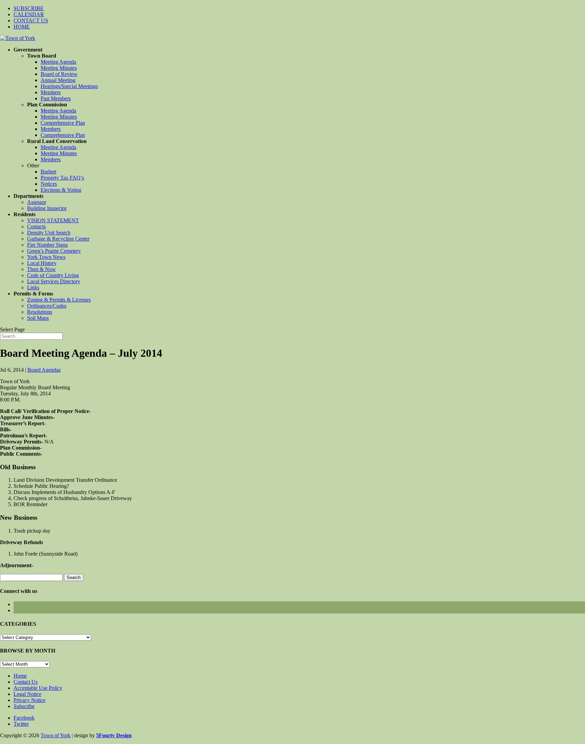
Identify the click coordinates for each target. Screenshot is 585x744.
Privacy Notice (29, 700)
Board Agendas (44, 370)
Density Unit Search (48, 232)
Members (51, 92)
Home (20, 676)
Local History (42, 263)
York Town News (46, 257)
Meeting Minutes (59, 68)
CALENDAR (29, 14)
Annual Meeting (58, 80)
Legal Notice (27, 694)
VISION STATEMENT (53, 220)
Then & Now (41, 269)
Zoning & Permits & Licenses (59, 300)
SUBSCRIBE (29, 8)
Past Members (56, 98)
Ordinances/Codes (46, 306)
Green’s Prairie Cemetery (54, 251)
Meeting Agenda (58, 62)
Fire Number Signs (47, 245)
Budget (48, 171)
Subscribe (24, 706)
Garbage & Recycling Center (58, 239)
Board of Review (59, 74)
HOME (22, 26)
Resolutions (39, 312)
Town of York (55, 735)
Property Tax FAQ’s (62, 178)
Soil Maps (38, 318)
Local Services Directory (53, 281)
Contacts (36, 226)
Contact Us (26, 682)
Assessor (36, 202)
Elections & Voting (61, 190)
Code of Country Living (53, 275)
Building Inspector (47, 208)
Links (33, 287)
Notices (49, 184)
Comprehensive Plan (63, 123)
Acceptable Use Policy (38, 688)
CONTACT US (31, 20)
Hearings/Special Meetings (69, 86)
